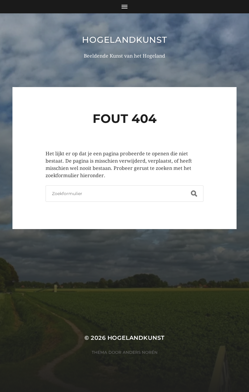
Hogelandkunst (124, 40)
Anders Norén (140, 352)
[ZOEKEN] (194, 193)
